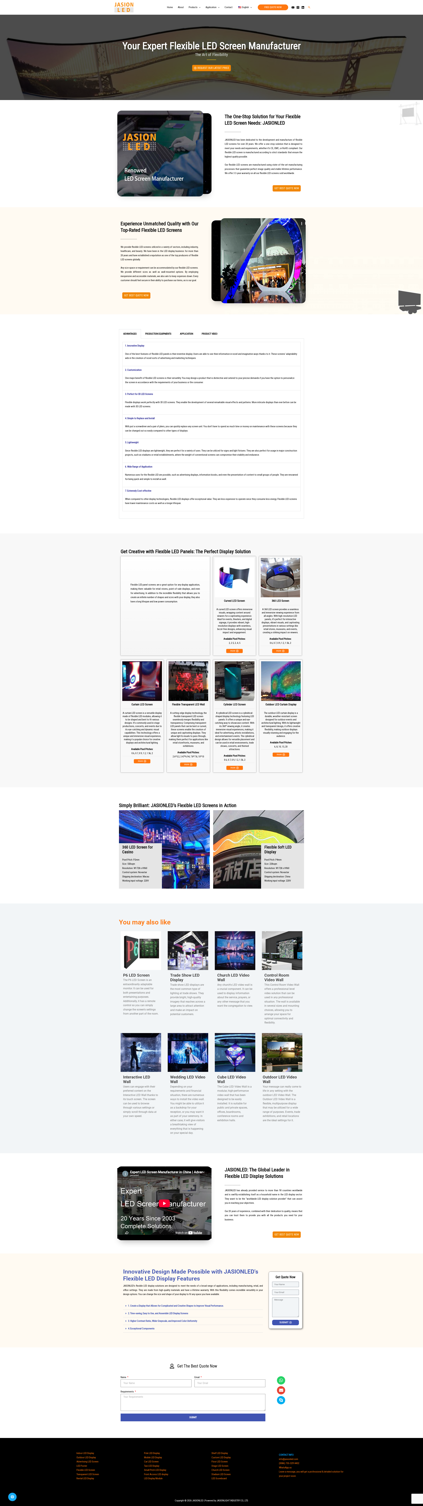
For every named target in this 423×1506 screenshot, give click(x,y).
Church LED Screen (221, 1470)
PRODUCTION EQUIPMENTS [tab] (158, 333)
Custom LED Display (221, 1457)
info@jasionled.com (288, 1459)
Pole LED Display (152, 1453)
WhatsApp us (285, 1467)
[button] (199, 7)
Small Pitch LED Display (155, 1470)
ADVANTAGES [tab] (130, 333)
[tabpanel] (211, 429)
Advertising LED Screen (87, 1461)
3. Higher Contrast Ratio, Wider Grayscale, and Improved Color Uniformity (162, 1320)
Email (197, 1377)
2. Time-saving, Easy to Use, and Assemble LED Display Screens (158, 1313)
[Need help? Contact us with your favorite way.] (12, 1497)
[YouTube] (292, 7)
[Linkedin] (302, 7)
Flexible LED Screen (86, 1470)
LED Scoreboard (219, 1478)
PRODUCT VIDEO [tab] (209, 333)
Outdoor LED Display (86, 1457)
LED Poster (82, 1465)
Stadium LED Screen (221, 1474)
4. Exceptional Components (141, 1328)
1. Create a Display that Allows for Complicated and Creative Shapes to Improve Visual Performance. (176, 1305)
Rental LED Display (85, 1478)
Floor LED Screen (220, 1461)
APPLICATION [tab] (186, 333)
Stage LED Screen (220, 1465)
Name (124, 1377)
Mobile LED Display (153, 1457)
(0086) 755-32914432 (289, 1463)
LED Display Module (153, 1478)
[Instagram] (297, 7)
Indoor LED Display (85, 1453)
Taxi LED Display (151, 1465)
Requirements (127, 1391)
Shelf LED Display (220, 1453)
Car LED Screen (151, 1461)
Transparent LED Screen (88, 1474)
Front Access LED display (156, 1474)
